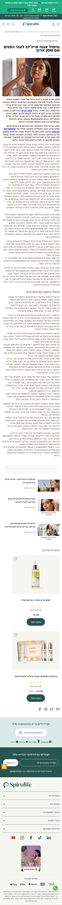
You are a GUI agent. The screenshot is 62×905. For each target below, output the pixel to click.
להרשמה (10, 762)
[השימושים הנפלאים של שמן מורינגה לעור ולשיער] (49, 505)
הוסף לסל (36, 621)
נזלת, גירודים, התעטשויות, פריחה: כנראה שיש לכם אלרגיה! (20, 525)
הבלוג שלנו (47, 32)
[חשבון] (53, 24)
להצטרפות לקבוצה (33, 732)
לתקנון (13, 771)
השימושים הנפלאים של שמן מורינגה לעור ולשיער (21, 500)
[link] (31, 858)
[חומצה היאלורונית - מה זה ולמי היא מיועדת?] (49, 486)
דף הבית (56, 32)
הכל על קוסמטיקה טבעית (31, 32)
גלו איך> (26, 17)
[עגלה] (3, 24)
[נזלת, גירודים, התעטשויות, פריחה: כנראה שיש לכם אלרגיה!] (49, 530)
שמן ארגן (26, 110)
